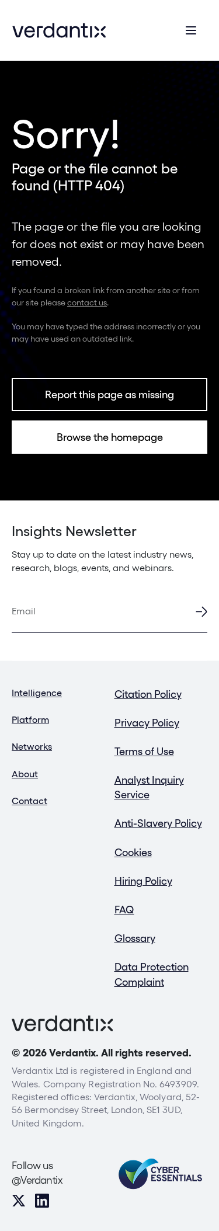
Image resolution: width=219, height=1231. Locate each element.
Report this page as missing (109, 394)
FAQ (124, 909)
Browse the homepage (110, 437)
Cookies (133, 852)
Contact (29, 800)
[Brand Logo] (59, 30)
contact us (87, 302)
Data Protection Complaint (151, 974)
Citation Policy (148, 694)
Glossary (134, 938)
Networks (32, 746)
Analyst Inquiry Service (149, 787)
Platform (30, 719)
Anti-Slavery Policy (158, 823)
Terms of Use (144, 751)
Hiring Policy (143, 881)
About (25, 774)
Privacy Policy (146, 723)
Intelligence (37, 692)
